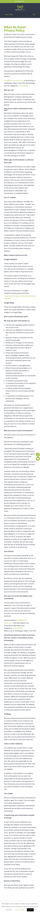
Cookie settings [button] (19, 910)
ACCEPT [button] (30, 910)
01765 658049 (23, 86)
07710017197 (20, 1)
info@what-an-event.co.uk (14, 80)
